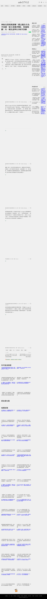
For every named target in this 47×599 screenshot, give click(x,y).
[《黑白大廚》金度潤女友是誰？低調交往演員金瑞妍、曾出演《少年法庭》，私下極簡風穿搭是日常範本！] (24, 548)
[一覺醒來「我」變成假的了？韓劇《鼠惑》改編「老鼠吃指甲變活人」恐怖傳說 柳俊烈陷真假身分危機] (8, 387)
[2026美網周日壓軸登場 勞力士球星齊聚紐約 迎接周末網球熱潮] (8, 444)
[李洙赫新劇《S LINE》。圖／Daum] (18, 239)
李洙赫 (7, 350)
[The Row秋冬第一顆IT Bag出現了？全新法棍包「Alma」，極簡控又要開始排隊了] (24, 489)
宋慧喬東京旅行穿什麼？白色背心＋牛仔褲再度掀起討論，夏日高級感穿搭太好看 (36, 90)
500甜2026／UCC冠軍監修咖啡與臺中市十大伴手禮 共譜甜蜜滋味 (24, 480)
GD (13, 350)
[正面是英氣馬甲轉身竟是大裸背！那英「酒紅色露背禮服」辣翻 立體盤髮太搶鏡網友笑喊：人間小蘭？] (8, 372)
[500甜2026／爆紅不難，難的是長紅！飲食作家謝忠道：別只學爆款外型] (24, 414)
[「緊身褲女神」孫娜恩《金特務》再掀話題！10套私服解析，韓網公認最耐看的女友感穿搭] (43, 98)
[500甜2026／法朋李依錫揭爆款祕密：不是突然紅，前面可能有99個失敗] (8, 429)
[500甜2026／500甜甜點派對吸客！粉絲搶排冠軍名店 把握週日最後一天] (8, 414)
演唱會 (25, 350)
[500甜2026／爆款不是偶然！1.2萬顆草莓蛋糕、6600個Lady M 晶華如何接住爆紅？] (24, 429)
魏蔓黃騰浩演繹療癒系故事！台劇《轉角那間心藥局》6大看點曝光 (8, 525)
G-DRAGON (17, 350)
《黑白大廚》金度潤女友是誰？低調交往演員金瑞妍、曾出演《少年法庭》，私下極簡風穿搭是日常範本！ (24, 555)
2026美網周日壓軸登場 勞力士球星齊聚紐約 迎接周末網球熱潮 (8, 450)
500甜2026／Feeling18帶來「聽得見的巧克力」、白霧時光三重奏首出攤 (24, 526)
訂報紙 (33, 595)
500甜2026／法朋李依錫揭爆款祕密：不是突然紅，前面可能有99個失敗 (8, 436)
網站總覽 (40, 595)
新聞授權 (14, 595)
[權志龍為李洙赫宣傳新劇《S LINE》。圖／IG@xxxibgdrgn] (18, 84)
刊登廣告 (6, 595)
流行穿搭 (13, 5)
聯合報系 (29, 595)
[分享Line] (2, 62)
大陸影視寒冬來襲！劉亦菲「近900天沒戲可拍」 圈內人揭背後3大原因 (8, 540)
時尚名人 (7, 5)
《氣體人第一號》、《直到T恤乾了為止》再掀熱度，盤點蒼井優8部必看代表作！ (24, 540)
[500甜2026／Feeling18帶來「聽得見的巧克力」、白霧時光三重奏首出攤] (24, 519)
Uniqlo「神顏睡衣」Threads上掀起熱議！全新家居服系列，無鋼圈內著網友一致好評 (36, 108)
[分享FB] (2, 59)
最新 (2, 5)
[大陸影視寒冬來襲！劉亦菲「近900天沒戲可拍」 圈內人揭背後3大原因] (8, 534)
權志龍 (10, 350)
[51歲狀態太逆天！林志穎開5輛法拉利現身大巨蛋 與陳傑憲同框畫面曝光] (24, 387)
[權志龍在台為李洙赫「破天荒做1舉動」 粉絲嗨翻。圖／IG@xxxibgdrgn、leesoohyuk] (16, 44)
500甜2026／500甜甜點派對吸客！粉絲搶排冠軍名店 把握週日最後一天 (8, 421)
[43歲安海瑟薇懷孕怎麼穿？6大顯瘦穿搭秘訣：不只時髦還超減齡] (43, 94)
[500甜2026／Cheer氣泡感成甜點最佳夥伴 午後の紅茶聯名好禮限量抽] (24, 444)
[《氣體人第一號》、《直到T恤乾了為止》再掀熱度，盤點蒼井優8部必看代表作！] (24, 534)
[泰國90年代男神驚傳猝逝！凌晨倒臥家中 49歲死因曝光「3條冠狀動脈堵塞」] (8, 563)
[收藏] (2, 65)
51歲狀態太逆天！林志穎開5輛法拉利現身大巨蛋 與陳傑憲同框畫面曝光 (24, 394)
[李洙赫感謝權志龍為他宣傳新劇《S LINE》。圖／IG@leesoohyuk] (18, 281)
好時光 (24, 5)
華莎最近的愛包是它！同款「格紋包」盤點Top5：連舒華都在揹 (36, 112)
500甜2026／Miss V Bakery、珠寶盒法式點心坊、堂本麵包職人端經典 (24, 569)
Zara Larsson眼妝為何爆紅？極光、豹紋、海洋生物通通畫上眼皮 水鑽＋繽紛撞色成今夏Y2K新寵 (23, 511)
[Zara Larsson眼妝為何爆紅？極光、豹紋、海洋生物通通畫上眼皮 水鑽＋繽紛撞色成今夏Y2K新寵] (24, 504)
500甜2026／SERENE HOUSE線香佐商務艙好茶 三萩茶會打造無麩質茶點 (8, 466)
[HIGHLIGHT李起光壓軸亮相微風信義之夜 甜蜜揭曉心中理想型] (8, 578)
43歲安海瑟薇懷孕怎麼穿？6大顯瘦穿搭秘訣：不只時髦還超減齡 (36, 94)
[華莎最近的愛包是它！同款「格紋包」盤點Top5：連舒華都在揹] (43, 112)
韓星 (22, 350)
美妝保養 (18, 5)
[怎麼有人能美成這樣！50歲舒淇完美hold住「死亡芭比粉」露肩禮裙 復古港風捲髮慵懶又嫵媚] (8, 548)
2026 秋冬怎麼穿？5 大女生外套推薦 (36, 103)
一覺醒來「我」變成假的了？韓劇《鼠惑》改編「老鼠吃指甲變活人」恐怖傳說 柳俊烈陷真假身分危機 (8, 394)
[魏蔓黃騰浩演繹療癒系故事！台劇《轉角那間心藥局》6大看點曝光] (8, 519)
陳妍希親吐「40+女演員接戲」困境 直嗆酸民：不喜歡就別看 (24, 378)
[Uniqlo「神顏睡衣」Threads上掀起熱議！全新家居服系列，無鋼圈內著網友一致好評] (43, 107)
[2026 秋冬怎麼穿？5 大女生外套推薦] (43, 103)
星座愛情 (40, 5)
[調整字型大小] (2, 69)
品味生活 (34, 5)
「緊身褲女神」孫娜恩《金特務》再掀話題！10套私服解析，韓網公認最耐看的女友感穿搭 (36, 99)
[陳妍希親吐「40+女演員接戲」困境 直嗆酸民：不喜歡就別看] (24, 372)
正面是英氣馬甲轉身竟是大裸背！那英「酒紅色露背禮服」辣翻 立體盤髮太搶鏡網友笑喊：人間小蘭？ (8, 379)
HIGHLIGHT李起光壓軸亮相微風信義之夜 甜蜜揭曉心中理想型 (8, 584)
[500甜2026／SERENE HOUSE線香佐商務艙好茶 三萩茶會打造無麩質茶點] (8, 459)
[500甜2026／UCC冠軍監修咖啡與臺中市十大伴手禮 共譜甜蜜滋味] (24, 474)
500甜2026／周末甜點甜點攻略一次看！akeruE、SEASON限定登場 (24, 584)
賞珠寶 (29, 5)
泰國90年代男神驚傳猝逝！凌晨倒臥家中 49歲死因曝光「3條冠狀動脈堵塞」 (8, 570)
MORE (44, 23)
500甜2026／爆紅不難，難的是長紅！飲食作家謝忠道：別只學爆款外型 (24, 421)
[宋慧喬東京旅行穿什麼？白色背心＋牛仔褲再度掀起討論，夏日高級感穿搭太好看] (43, 90)
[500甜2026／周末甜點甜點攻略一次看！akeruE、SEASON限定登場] (24, 578)
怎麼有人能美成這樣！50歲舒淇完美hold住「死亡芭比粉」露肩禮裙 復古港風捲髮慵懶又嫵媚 (8, 555)
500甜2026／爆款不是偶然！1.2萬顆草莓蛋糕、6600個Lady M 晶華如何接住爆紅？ (24, 436)
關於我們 (36, 595)
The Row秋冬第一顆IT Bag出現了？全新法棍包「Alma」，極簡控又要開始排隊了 (24, 496)
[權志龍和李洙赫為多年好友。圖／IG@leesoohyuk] (18, 330)
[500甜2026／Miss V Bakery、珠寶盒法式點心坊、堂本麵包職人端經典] (24, 563)
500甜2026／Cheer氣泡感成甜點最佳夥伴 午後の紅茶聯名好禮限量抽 (24, 450)
